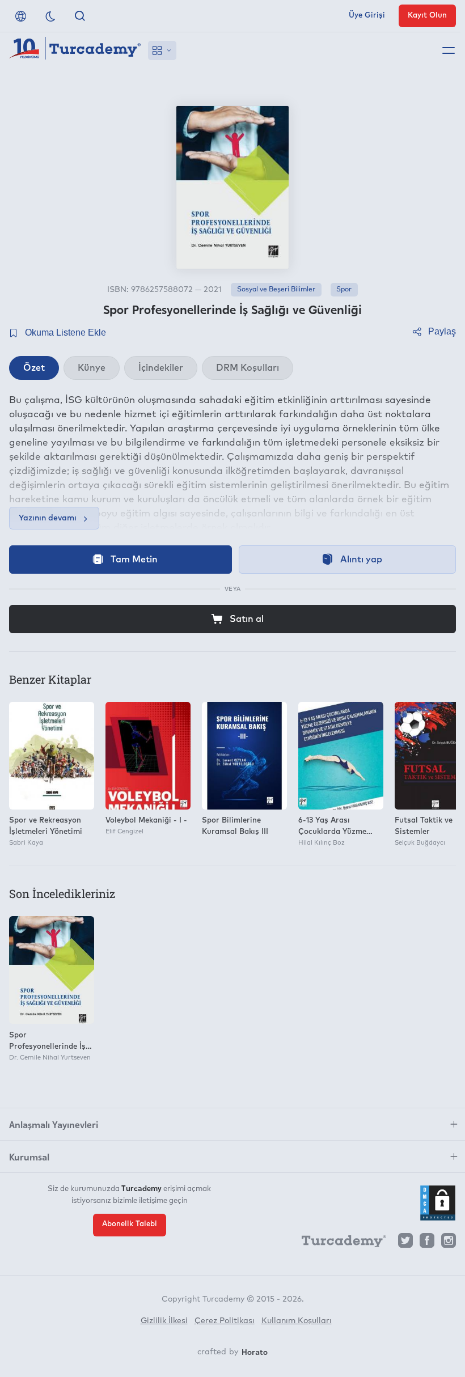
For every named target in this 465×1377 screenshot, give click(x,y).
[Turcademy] (338, 1243)
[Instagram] (448, 1243)
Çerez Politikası (225, 1321)
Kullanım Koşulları (296, 1321)
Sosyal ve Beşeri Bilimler (276, 289)
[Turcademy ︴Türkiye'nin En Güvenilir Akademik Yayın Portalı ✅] (75, 50)
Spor (344, 289)
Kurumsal (29, 1156)
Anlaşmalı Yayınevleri (53, 1124)
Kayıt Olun (427, 15)
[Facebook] (427, 1243)
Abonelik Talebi (129, 1224)
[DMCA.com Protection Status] (438, 1203)
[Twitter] (405, 1243)
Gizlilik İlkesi (164, 1321)
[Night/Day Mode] (50, 16)
